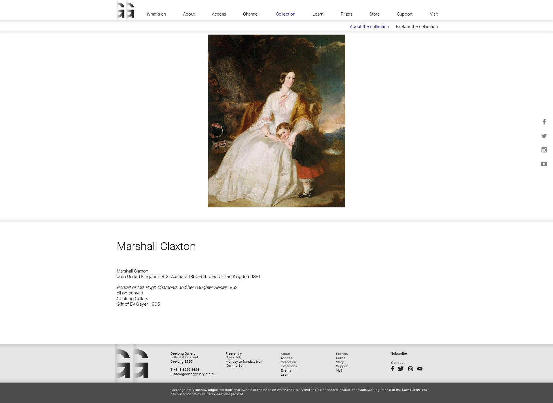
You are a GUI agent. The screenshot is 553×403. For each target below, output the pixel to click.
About (189, 14)
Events (286, 370)
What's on (156, 14)
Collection (285, 14)
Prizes (346, 14)
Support (405, 14)
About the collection (369, 26)
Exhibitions (289, 366)
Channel (251, 14)
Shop (340, 362)
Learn (318, 14)
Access (219, 14)
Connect (398, 362)
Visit (434, 14)
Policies (342, 354)
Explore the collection (417, 26)
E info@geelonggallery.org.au (193, 374)
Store (375, 14)
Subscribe (399, 353)
